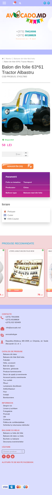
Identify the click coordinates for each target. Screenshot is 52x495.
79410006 (26, 31)
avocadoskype (11, 334)
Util (4, 417)
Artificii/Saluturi (9, 389)
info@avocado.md (13, 328)
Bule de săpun (9, 366)
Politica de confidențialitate (13, 422)
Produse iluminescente (12, 372)
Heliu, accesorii (9, 363)
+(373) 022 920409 (13, 322)
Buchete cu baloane (11, 439)
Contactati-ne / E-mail (26, 39)
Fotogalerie (7, 411)
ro (48, 3)
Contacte (6, 419)
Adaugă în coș (15, 166)
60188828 (26, 35)
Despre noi (7, 406)
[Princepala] (3, 58)
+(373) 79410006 (12, 317)
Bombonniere (8, 398)
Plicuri (5, 383)
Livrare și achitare (10, 408)
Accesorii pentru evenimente (14, 377)
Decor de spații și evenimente (15, 374)
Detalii (16, 290)
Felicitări (6, 360)
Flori (5, 392)
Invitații (6, 395)
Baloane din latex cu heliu (13, 436)
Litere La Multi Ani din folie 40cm (21, 251)
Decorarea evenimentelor (13, 442)
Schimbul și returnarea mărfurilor (16, 425)
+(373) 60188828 (12, 320)
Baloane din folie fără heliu (13, 357)
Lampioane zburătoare (12, 386)
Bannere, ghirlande (10, 369)
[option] (26, 273)
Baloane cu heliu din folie (13, 433)
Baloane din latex (10, 354)
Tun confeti (7, 380)
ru (45, 3)
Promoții (6, 414)
